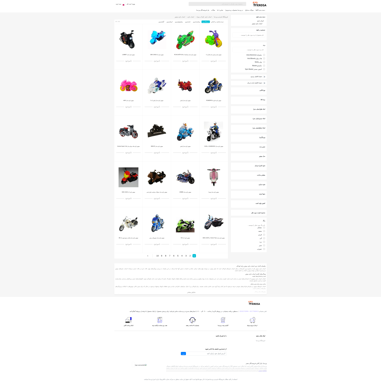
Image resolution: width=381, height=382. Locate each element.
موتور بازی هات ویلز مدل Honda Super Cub (128, 146)
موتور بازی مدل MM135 (157, 146)
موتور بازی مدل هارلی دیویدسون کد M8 (128, 238)
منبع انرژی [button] (262, 194)
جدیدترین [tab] (187, 22)
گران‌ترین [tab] (161, 22)
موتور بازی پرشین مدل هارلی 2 (213, 54)
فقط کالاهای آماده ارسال (254, 83)
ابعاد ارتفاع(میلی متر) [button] (259, 128)
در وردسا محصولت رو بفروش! (234, 10)
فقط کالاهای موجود (256, 76)
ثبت (183, 354)
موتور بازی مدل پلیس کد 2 (156, 100)
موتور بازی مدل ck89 (128, 100)
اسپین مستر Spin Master (253, 69)
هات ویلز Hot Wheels (254, 58)
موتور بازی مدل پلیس (185, 100)
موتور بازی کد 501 (185, 238)
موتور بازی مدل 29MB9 (185, 192)
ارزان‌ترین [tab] (169, 22)
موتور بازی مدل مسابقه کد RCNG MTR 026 (185, 54)
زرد (260, 242)
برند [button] (264, 45)
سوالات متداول (249, 10)
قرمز (260, 235)
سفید (260, 231)
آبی (261, 238)
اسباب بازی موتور (257, 23)
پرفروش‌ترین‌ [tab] (179, 22)
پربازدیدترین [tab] (196, 22)
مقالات (213, 10)
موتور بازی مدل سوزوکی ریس (156, 238)
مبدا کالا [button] (263, 99)
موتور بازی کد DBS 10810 (128, 192)
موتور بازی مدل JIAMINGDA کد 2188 (213, 146)
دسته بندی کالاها (260, 10)
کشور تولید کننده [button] (260, 203)
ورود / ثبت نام (131, 4)
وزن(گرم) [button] (262, 137)
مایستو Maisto (257, 65)
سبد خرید (120, 4)
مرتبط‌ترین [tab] (206, 22)
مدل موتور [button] (262, 156)
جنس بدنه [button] (262, 147)
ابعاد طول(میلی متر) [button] (259, 109)
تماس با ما (220, 10)
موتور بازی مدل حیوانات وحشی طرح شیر (157, 192)
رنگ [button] (264, 220)
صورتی (259, 249)
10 (157, 256)
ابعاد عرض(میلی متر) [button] (259, 118)
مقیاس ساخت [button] (261, 175)
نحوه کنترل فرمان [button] (260, 165)
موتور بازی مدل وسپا (214, 192)
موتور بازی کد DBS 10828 (157, 54)
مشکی (259, 227)
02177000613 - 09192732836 (249, 311)
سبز (260, 245)
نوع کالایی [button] (262, 90)
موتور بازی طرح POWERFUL (213, 100)
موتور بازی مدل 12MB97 (128, 54)
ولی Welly (258, 62)
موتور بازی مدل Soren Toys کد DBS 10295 (214, 238)
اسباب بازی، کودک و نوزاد (204, 17)
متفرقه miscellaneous (254, 55)
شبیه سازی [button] (262, 184)
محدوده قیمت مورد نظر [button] (258, 213)
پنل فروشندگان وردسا (202, 10)
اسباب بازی (260, 21)
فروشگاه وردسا (260, 340)
